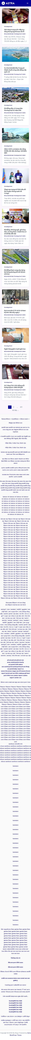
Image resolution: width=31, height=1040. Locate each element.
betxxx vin (6, 497)
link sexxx (4, 989)
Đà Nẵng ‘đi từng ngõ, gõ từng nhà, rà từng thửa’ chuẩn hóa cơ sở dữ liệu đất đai (15, 231)
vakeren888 (11, 949)
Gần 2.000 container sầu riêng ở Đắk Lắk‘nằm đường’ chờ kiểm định (15, 151)
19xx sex (15, 454)
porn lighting (19, 1022)
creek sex (11, 682)
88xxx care (4, 682)
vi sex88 (3, 436)
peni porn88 (19, 452)
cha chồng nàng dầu (11, 624)
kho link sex (13, 629)
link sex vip (19, 618)
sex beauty (17, 989)
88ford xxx (22, 429)
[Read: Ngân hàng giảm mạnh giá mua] (15, 335)
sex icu (25, 427)
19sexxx (2, 687)
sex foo (5, 1022)
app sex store (19, 682)
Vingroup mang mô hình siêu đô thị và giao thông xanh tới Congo (15, 191)
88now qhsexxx (21, 971)
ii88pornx (22, 454)
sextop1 (3, 609)
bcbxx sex (4, 452)
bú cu (27, 614)
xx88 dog (26, 1016)
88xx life (7, 951)
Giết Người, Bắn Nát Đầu (19, 438)
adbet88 (16, 985)
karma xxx (16, 605)
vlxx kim (15, 492)
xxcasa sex (5, 474)
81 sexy (15, 1024)
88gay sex (12, 423)
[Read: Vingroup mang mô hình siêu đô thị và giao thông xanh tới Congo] (15, 175)
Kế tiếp (15, 410)
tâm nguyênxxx (6, 929)
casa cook (22, 474)
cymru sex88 (5, 468)
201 (21, 407)
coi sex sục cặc (10, 618)
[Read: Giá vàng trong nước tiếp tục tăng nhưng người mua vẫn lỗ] (15, 16)
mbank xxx (21, 459)
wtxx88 (17, 744)
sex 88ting (7, 438)
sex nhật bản (18, 622)
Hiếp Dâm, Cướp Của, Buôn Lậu (15, 443)
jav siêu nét (20, 616)
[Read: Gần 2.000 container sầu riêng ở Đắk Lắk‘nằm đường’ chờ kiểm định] (15, 135)
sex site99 (26, 1020)
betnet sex (19, 427)
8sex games (15, 929)
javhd (10, 614)
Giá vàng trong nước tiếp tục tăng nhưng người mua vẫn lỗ (14, 30)
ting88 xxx (27, 436)
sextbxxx (11, 744)
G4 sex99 (23, 1024)
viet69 (19, 609)
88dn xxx (7, 461)
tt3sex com (21, 704)
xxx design (18, 1016)
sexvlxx (4, 620)
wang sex (23, 461)
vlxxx (21, 620)
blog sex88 (14, 483)
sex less (15, 614)
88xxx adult (14, 459)
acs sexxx (23, 985)
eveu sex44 (26, 991)
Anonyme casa (14, 474)
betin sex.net (17, 490)
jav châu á (12, 616)
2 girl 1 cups (18, 627)
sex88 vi (8, 436)
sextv (26, 618)
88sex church (4, 971)
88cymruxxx (23, 468)
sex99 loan (5, 427)
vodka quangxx (6, 1020)
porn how (27, 682)
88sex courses (15, 461)
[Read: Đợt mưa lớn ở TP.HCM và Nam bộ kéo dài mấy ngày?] (15, 297)
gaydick (24, 609)
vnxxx (17, 949)
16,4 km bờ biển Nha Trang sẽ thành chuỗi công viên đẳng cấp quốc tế (15, 70)
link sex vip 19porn (7, 519)
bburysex (9, 602)
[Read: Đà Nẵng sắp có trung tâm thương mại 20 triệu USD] (15, 94)
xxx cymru (10, 470)
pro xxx (14, 436)
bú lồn (22, 614)
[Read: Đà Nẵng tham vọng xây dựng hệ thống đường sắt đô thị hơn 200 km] (15, 256)
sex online (22, 949)
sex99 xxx (12, 427)
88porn (14, 602)
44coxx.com (10, 991)
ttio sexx (2, 481)
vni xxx (20, 602)
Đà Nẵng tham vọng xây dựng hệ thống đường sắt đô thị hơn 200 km (14, 272)
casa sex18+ (25, 470)
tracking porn (9, 985)
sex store (10, 1016)
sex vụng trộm (13, 611)
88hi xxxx (13, 971)
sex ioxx (13, 951)
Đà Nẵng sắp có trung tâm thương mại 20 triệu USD (13, 109)
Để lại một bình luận (8, 34)
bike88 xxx (26, 452)
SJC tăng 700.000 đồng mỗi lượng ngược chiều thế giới (14, 386)
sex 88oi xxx (6, 459)
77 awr (24, 989)
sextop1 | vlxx (5, 644)
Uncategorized (8, 26)
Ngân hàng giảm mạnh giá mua (14, 349)
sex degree (14, 429)
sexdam (13, 609)
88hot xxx (19, 423)
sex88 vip (20, 436)
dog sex (8, 429)
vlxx (8, 609)
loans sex (9, 454)
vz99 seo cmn (16, 1020)
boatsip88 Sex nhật (15, 1001)
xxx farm (23, 605)
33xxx (11, 1022)
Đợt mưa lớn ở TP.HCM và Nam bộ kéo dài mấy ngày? (15, 311)
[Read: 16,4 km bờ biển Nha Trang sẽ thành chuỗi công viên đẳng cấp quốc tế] (15, 54)
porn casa (17, 470)
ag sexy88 (11, 452)
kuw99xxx (15, 419)
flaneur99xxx (6, 419)
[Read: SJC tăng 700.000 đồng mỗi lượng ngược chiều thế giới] (15, 371)
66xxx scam (24, 419)
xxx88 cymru (14, 468)
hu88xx (3, 1016)
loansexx (15, 766)
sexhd (6, 614)
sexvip (10, 620)
